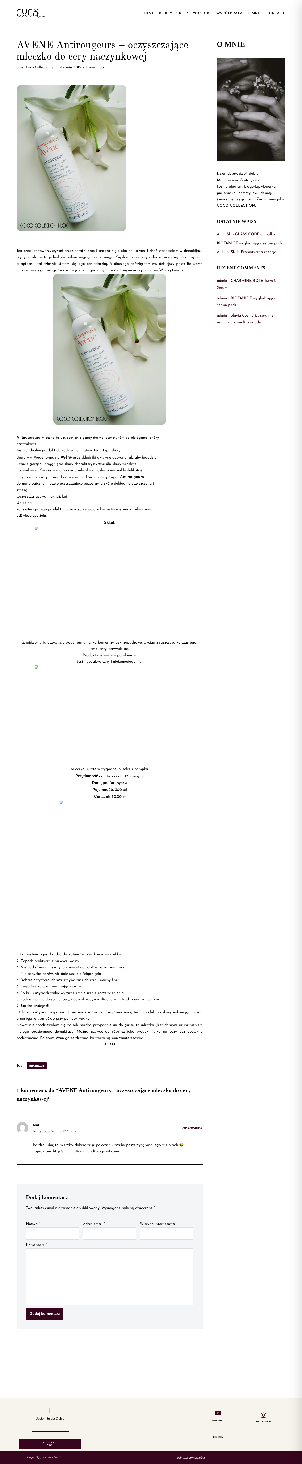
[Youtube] (218, 1413)
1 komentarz (95, 67)
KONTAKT (275, 13)
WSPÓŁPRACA (229, 13)
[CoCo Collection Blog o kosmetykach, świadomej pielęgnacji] (31, 12)
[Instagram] (263, 1415)
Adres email (94, 1224)
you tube (202, 13)
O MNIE (255, 13)
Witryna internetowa (157, 1224)
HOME (148, 13)
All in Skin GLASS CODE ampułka (246, 234)
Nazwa (33, 1224)
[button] (171, 12)
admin (222, 281)
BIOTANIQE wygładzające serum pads (249, 243)
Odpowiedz (192, 1128)
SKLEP (182, 13)
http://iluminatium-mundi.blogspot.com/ (86, 1151)
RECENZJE (36, 1065)
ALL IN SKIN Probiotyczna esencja (246, 252)
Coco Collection (38, 67)
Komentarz (36, 1245)
